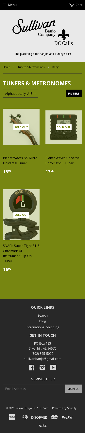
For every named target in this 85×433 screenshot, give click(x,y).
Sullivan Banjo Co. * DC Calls (31, 408)
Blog (42, 321)
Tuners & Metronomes (31, 67)
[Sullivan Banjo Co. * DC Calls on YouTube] (53, 368)
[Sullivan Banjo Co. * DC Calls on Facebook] (32, 368)
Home (6, 67)
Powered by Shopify (64, 408)
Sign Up (73, 389)
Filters (73, 93)
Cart (78, 5)
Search (43, 315)
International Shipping (42, 327)
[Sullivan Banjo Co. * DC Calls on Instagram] (42, 368)
